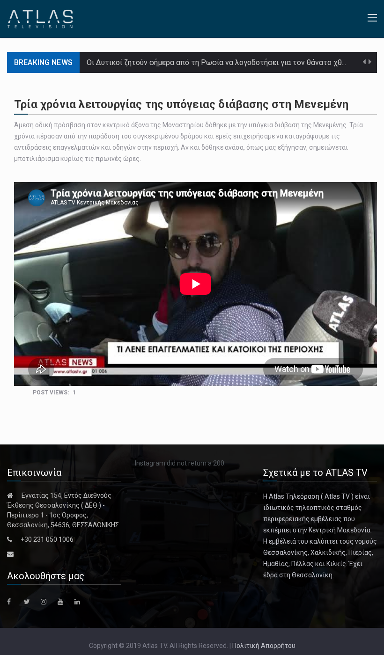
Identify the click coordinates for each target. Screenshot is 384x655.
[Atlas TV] (40, 18)
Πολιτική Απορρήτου (263, 645)
